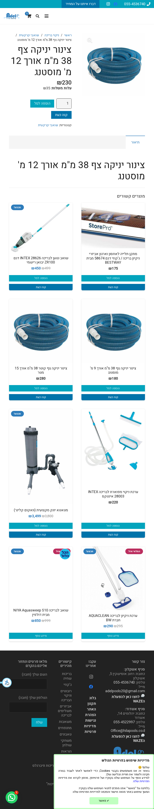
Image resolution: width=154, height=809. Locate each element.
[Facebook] (115, 4)
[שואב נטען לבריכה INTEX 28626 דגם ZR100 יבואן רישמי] (41, 227)
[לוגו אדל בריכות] (12, 16)
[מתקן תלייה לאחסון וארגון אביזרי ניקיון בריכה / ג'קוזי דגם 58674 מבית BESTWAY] (113, 225)
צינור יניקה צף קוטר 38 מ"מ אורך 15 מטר (41, 370)
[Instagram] (108, 4)
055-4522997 (124, 722)
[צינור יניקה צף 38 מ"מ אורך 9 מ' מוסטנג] (113, 330)
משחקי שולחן (66, 743)
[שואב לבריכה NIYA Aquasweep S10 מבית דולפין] (41, 573)
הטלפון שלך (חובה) (33, 697)
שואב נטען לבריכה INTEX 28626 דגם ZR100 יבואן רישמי (40, 260)
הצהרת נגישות (90, 717)
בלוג (92, 698)
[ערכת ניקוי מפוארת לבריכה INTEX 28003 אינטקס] (113, 440)
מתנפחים (65, 728)
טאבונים (66, 734)
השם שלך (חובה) (34, 674)
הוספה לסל (42, 103)
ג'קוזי (68, 684)
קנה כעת (61, 115)
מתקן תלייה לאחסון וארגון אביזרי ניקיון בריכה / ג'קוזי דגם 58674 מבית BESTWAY (113, 258)
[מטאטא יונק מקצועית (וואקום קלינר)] (41, 456)
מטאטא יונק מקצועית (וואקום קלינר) (41, 510)
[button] (6, 683)
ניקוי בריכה (52, 35)
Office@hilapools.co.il (128, 730)
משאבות (65, 721)
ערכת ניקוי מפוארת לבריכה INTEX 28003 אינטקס (113, 494)
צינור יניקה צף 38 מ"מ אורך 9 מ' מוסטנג (113, 370)
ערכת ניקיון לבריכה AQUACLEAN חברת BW (113, 618)
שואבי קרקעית (29, 35)
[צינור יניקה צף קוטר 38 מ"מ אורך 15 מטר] (41, 330)
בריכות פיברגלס (44, 765)
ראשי (68, 35)
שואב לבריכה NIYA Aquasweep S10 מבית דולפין (40, 612)
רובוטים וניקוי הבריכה (66, 695)
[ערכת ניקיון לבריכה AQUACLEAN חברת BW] (113, 578)
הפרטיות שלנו (141, 781)
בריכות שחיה (67, 676)
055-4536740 (124, 682)
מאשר (104, 801)
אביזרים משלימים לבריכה (65, 711)
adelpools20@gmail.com (125, 691)
